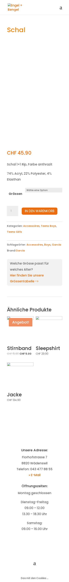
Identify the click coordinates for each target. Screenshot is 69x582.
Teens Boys (48, 226)
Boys (47, 245)
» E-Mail (34, 475)
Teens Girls (14, 232)
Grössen (15, 194)
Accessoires (31, 226)
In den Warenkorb (39, 211)
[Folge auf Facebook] (31, 540)
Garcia (56, 245)
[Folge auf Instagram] (38, 540)
